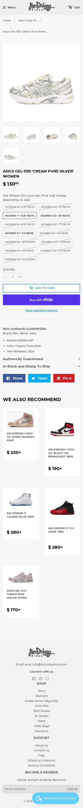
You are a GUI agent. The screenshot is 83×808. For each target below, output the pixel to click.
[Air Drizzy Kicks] (41, 12)
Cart (77, 7)
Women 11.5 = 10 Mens (55, 250)
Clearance (41, 731)
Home (7, 20)
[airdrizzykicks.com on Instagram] (47, 679)
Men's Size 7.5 (27, 20)
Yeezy (42, 721)
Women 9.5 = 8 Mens (54, 233)
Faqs (41, 755)
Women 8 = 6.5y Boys (20, 224)
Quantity (9, 269)
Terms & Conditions (41, 765)
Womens (41, 696)
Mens (41, 691)
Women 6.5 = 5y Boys (55, 206)
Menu (12, 7)
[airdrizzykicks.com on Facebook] (34, 679)
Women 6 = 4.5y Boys (20, 206)
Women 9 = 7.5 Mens (19, 233)
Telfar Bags (41, 726)
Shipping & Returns (41, 760)
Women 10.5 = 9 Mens (56, 241)
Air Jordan (41, 716)
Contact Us (41, 750)
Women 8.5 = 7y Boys (55, 224)
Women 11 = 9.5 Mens (19, 250)
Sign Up (73, 789)
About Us (41, 745)
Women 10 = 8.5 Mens (20, 241)
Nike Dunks (41, 711)
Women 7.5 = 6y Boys (55, 215)
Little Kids (41, 706)
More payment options (41, 310)
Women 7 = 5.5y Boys (19, 215)
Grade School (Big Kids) (41, 701)
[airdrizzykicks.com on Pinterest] (41, 679)
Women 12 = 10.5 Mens (20, 259)
